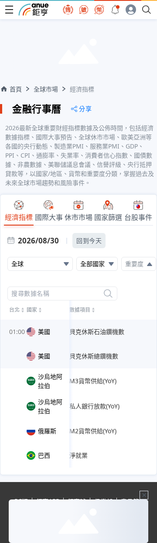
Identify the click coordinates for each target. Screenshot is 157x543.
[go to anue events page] (115, 9)
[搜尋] (108, 293)
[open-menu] (9, 9)
